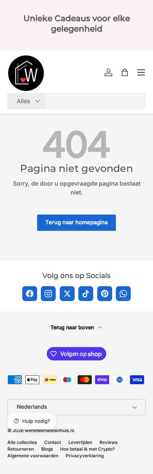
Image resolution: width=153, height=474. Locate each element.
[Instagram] (48, 293)
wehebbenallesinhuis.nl (49, 430)
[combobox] (76, 101)
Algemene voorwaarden (32, 455)
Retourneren (20, 449)
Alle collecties (22, 442)
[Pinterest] (104, 293)
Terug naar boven (73, 327)
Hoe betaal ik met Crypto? (87, 449)
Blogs (47, 449)
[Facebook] (29, 293)
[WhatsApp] (123, 293)
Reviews (108, 442)
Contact (52, 442)
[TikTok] (85, 293)
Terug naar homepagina (76, 222)
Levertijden (80, 442)
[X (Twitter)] (67, 293)
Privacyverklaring (85, 455)
